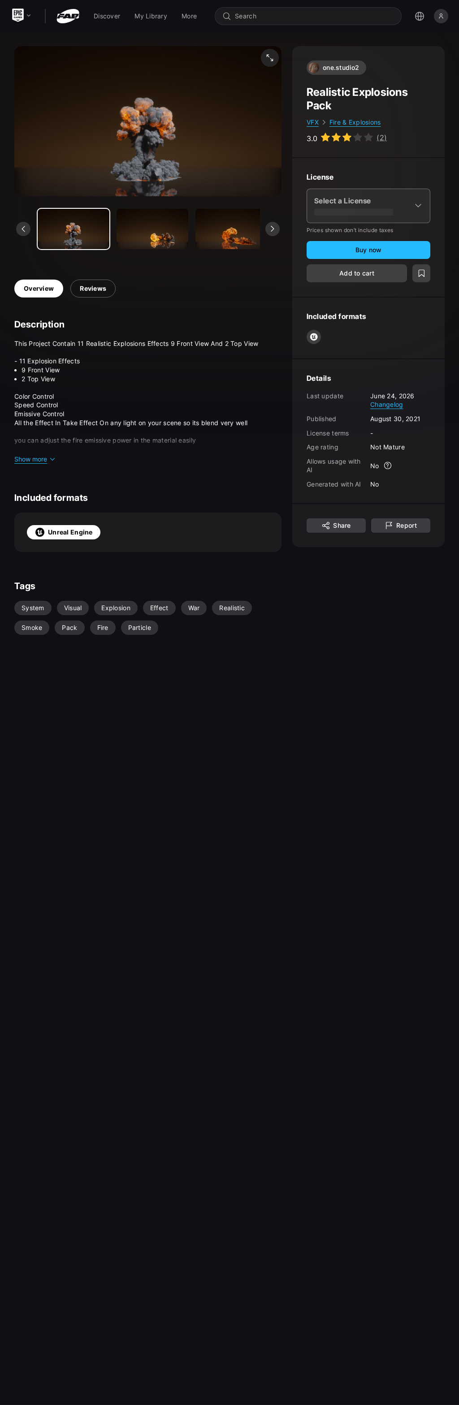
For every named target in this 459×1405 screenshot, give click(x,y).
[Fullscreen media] (270, 58)
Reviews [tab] (93, 288)
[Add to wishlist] (421, 273)
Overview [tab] (39, 288)
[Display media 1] (152, 229)
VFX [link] (313, 122)
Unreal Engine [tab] (70, 532)
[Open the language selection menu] (419, 16)
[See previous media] (23, 229)
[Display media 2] (231, 229)
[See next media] (272, 229)
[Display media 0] (73, 229)
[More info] (388, 465)
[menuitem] (107, 16)
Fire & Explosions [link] (355, 122)
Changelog (386, 404)
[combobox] (314, 16)
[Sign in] (441, 16)
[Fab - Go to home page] (67, 16)
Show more (30, 459)
